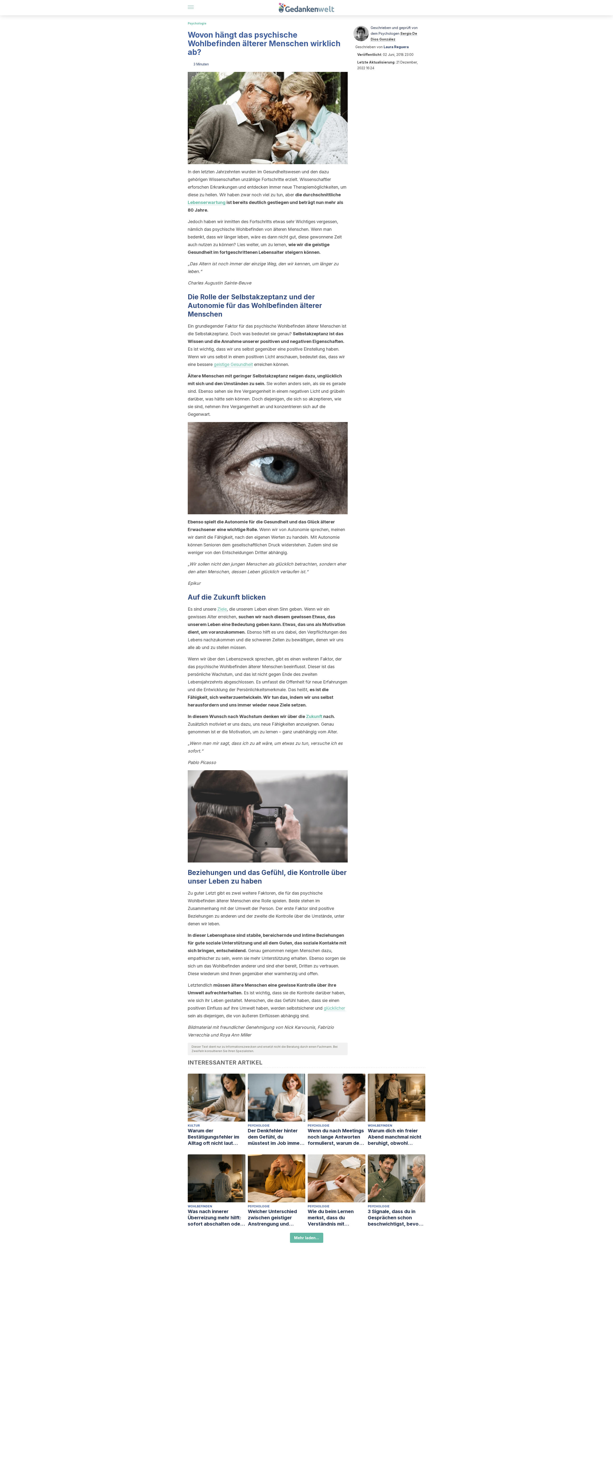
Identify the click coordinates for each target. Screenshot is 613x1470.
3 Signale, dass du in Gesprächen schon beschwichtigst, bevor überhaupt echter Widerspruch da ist (394, 1218)
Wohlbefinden (380, 1125)
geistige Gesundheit (233, 364)
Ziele (222, 609)
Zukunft (314, 716)
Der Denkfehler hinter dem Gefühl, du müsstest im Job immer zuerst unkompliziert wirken (274, 1137)
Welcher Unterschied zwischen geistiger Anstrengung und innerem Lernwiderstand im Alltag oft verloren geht (276, 1218)
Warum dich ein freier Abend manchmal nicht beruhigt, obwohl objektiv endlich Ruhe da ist (396, 1137)
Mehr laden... (306, 1237)
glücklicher (334, 1008)
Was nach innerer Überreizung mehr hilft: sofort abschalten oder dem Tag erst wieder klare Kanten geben (215, 1218)
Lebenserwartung (207, 202)
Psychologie (197, 23)
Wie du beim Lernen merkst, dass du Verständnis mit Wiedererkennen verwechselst (331, 1218)
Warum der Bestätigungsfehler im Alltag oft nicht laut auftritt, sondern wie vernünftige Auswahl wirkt (213, 1137)
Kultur (194, 1125)
